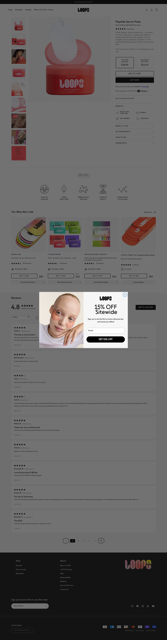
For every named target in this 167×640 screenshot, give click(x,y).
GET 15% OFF (106, 339)
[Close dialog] (125, 295)
